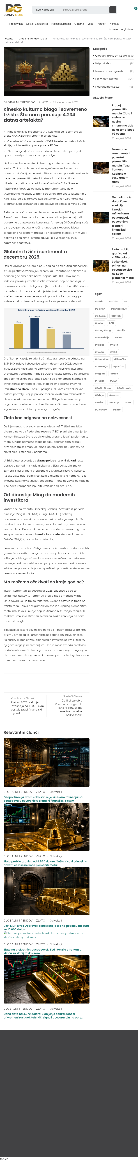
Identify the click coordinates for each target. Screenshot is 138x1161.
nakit (115, 344)
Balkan (101, 308)
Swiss (100, 402)
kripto (100, 344)
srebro (115, 395)
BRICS (117, 315)
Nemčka (121, 359)
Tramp (115, 402)
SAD (114, 380)
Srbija (100, 395)
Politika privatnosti (123, 1149)
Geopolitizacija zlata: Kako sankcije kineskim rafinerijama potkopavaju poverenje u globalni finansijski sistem (43, 799)
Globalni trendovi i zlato (33, 38)
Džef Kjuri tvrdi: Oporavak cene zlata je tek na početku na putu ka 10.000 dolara (46, 927)
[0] (133, 10)
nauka (100, 351)
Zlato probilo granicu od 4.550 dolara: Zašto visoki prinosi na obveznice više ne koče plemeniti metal (45, 863)
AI (127, 301)
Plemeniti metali (106, 79)
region (101, 373)
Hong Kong (104, 330)
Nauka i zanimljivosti (109, 71)
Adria (100, 301)
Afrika (114, 301)
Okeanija (102, 366)
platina (119, 366)
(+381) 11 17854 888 (19, 1122)
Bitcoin (101, 315)
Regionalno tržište (107, 86)
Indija (121, 330)
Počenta (8, 38)
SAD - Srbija (104, 388)
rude (115, 373)
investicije (103, 337)
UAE (129, 402)
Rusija (100, 380)
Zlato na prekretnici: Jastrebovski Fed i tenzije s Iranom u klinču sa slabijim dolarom (42, 951)
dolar (100, 323)
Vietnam (102, 409)
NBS (114, 351)
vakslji (58, 792)
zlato (118, 409)
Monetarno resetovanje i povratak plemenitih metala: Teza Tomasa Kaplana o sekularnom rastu (121, 165)
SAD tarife (125, 388)
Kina (119, 337)
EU (112, 323)
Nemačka (103, 359)
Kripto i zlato (103, 63)
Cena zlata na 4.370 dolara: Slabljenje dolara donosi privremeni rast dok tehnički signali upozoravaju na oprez (43, 1015)
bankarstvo (120, 308)
